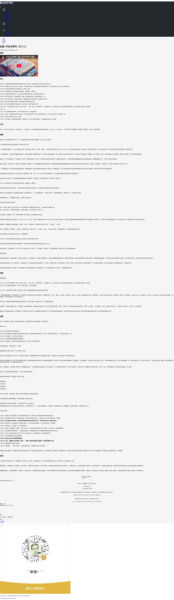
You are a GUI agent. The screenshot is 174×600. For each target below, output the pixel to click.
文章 (4, 30)
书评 (6, 26)
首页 (4, 8)
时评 (6, 28)
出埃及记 (7, 16)
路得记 (7, 20)
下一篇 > (2, 522)
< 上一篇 (2, 521)
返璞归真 (7, 36)
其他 (6, 31)
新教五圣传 (8, 33)
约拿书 (7, 18)
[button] (1, 519)
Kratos (4, 598)
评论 (4, 24)
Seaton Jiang (13, 598)
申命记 (7, 11)
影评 (6, 27)
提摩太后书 (8, 21)
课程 (4, 23)
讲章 (4, 10)
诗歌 (6, 34)
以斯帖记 (7, 17)
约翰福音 (7, 14)
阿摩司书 (7, 13)
